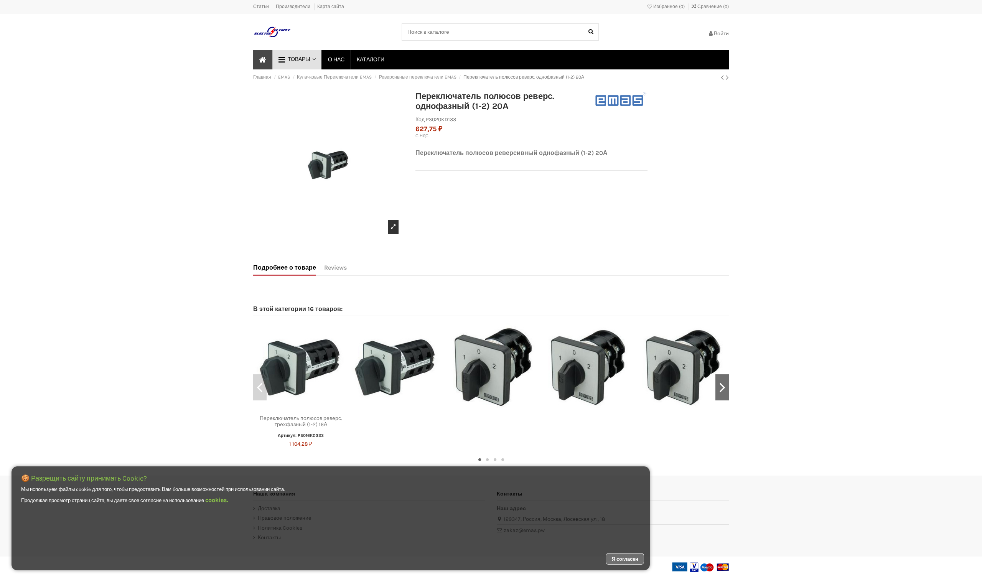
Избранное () (669, 6)
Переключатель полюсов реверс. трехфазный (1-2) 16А (301, 421)
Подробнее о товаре (284, 267)
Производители (293, 6)
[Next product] (727, 77)
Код (420, 119)
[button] (296, 59)
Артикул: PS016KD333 (301, 435)
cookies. (216, 500)
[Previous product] (723, 77)
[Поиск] (591, 32)
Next (722, 387)
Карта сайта (330, 6)
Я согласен (625, 559)
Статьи (261, 6)
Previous (260, 387)
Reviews (335, 267)
